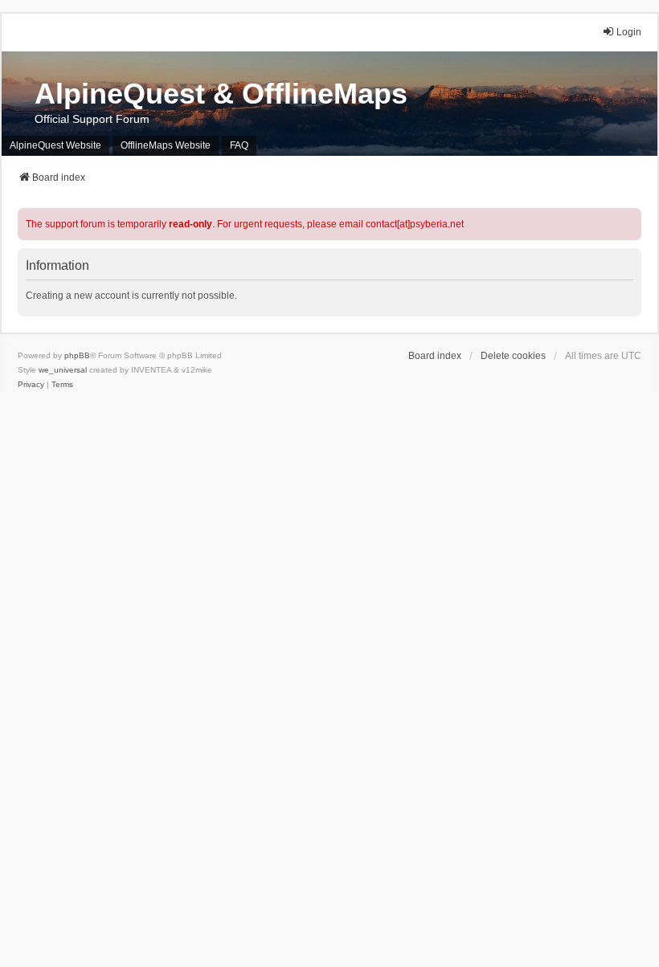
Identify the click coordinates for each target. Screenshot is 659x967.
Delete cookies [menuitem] (513, 355)
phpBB (77, 355)
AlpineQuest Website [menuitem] (55, 145)
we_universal (63, 369)
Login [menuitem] (628, 32)
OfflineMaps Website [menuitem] (166, 145)
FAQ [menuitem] (239, 145)
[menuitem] (31, 384)
